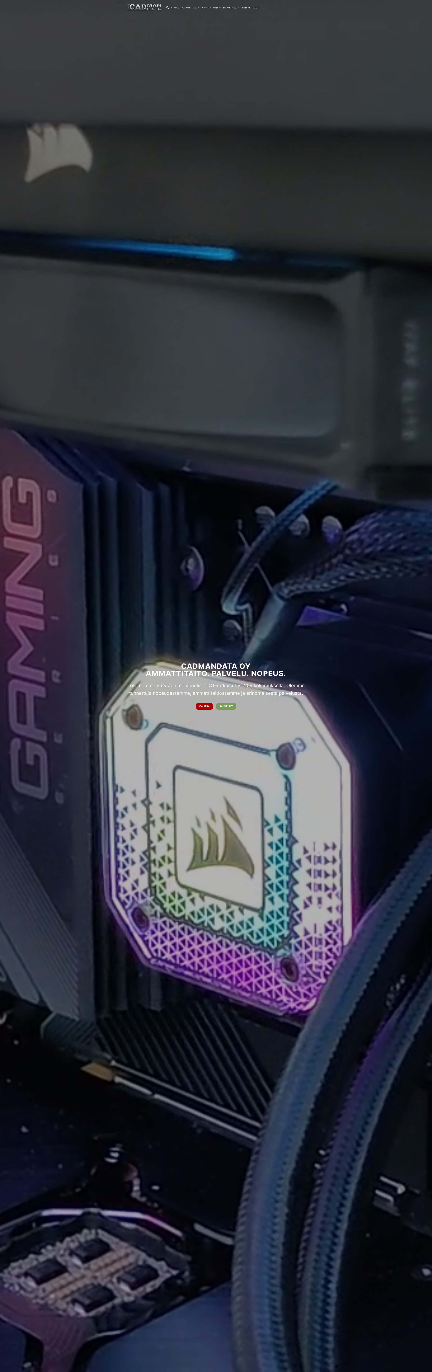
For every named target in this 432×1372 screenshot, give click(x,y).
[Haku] (167, 7)
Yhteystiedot (250, 7)
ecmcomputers (180, 7)
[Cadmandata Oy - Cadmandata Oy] (144, 7)
